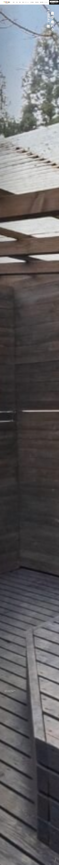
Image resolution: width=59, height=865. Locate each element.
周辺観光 (37, 2)
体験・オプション (25, 2)
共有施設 (32, 2)
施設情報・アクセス (44, 2)
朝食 (20, 2)
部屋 (14, 2)
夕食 (17, 2)
